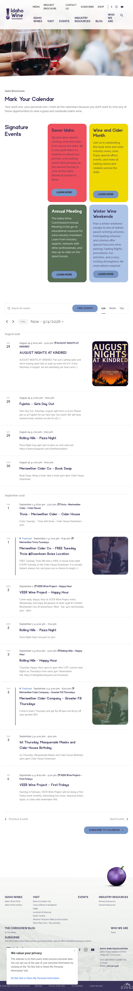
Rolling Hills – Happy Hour (38, 660)
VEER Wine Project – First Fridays (44, 785)
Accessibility (77, 986)
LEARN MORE (106, 274)
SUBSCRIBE (12, 937)
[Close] (74, 950)
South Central (39, 916)
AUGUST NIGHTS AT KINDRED (43, 353)
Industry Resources (82, 19)
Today (23, 321)
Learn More (106, 194)
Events (64, 21)
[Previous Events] (7, 322)
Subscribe (87, 7)
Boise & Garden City (42, 901)
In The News (10, 932)
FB (112, 7)
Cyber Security (96, 986)
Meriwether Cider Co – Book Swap (45, 468)
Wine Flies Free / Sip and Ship (46, 923)
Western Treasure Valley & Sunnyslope (50, 919)
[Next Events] (13, 322)
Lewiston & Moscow (42, 912)
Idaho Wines (37, 19)
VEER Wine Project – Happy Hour (44, 592)
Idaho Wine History (13, 905)
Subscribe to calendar (104, 830)
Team (113, 932)
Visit (50, 21)
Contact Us (71, 7)
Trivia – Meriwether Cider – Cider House (49, 514)
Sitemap (38, 986)
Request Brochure (50, 7)
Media (36, 7)
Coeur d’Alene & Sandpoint (45, 905)
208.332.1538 (112, 966)
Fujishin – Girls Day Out (36, 404)
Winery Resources (107, 901)
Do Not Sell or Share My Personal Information (35, 978)
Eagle (35, 908)
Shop (101, 7)
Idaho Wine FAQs (12, 901)
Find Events (85, 308)
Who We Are (111, 18)
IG (116, 7)
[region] (42, 966)
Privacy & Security (57, 986)
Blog (99, 21)
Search (122, 15)
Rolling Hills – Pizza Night (37, 438)
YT (122, 7)
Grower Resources (107, 905)
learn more (64, 192)
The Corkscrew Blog (20, 928)
